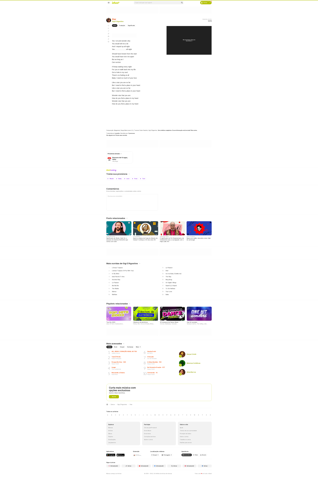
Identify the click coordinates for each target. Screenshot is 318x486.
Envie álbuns (147, 430)
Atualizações (112, 439)
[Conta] (210, 2)
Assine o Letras (148, 439)
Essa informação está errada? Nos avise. (184, 130)
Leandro (117, 133)
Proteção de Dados (185, 433)
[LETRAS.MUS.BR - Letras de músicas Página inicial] (115, 2)
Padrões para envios (186, 442)
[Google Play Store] (110, 455)
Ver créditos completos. (165, 130)
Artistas (110, 430)
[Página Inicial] (107, 404)
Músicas (110, 427)
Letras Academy (159, 170)
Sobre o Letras (184, 436)
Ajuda (181, 427)
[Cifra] (108, 33)
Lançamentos (112, 442)
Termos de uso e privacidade (188, 430)
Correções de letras (150, 436)
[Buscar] (182, 2)
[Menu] (108, 2)
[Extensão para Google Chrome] (137, 455)
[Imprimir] (108, 36)
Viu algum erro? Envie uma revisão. (116, 135)
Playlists (110, 436)
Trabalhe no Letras (185, 439)
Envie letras (147, 433)
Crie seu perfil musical (150, 427)
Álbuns (110, 433)
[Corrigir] (108, 39)
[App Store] (121, 455)
